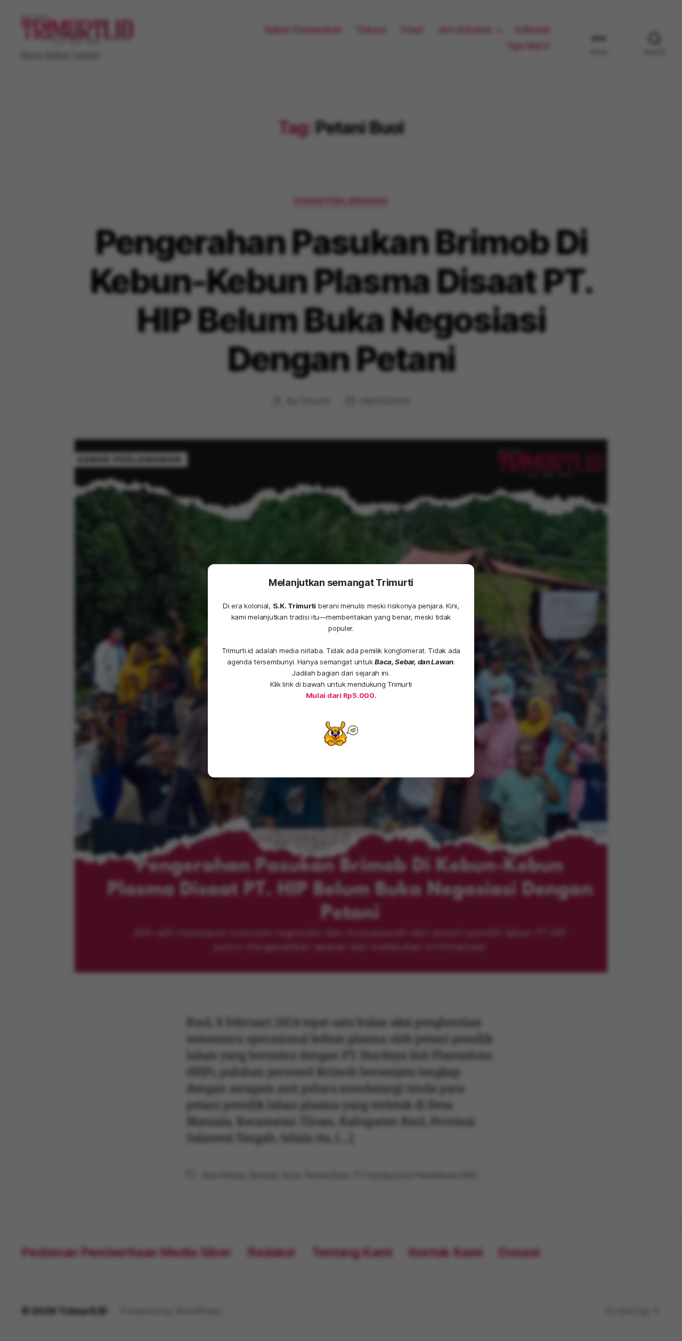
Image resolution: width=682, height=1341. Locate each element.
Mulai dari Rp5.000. (341, 695)
